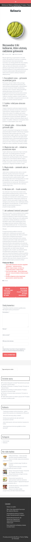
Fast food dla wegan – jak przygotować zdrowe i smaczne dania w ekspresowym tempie (17, 273)
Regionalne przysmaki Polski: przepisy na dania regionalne (22, 292)
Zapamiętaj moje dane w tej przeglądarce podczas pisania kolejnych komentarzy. (14, 349)
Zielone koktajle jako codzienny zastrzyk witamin (8, 292)
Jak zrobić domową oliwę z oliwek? (12, 415)
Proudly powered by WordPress (11, 537)
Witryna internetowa (8, 341)
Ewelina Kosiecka (18, 54)
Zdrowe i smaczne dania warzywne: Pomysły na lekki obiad (17, 6)
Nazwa (5, 329)
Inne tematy (6, 441)
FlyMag (26, 537)
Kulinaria (15, 11)
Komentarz (6, 312)
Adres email (6, 335)
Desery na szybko (11, 507)
